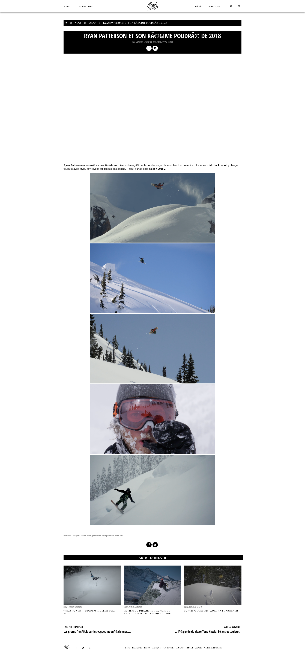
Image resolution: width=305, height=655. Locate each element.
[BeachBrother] (152, 11)
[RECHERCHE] (231, 6)
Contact (180, 648)
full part (76, 535)
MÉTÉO (199, 6)
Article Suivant (232, 626)
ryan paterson (108, 535)
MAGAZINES (86, 6)
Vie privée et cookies (213, 648)
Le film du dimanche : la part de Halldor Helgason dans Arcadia (148, 612)
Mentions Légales (194, 648)
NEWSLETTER (168, 648)
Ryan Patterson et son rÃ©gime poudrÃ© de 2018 (135, 22)
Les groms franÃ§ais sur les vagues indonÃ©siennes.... (97, 631)
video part (119, 535)
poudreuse (96, 535)
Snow (92, 22)
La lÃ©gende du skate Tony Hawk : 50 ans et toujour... (208, 631)
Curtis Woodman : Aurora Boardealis (211, 610)
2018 (89, 535)
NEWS (67, 6)
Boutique (214, 6)
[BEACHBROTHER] (68, 647)
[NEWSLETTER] (239, 6)
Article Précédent (74, 626)
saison (83, 535)
